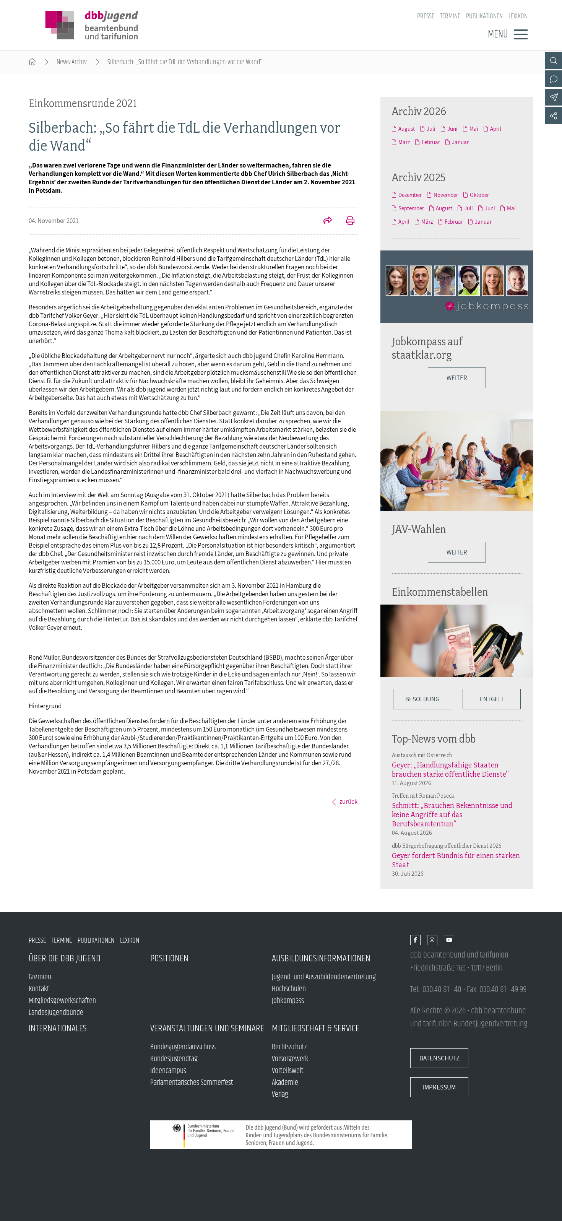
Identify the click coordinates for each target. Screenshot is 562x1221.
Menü (498, 34)
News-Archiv (72, 62)
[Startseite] (32, 62)
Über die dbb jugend (65, 958)
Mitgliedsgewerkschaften (62, 1001)
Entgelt (492, 699)
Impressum (439, 1087)
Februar (431, 142)
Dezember (410, 194)
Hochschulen (289, 989)
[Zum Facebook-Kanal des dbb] (415, 940)
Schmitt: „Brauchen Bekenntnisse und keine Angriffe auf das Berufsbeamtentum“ (452, 814)
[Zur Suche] (553, 60)
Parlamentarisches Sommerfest (191, 1083)
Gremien (40, 977)
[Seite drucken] (346, 221)
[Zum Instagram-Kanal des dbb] (432, 940)
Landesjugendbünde (56, 1013)
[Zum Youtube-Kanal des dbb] (449, 940)
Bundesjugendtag (174, 1059)
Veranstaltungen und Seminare (207, 1028)
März (404, 142)
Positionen (169, 958)
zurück (348, 801)
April (495, 128)
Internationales (58, 1028)
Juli (431, 128)
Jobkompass (288, 1001)
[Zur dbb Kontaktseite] (553, 78)
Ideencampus (168, 1071)
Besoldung (422, 699)
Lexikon (518, 16)
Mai (473, 128)
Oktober (479, 194)
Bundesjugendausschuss (183, 1047)
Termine (450, 16)
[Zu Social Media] (553, 115)
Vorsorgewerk (290, 1059)
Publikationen (484, 16)
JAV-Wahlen (419, 529)
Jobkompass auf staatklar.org (427, 348)
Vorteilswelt (288, 1071)
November (446, 194)
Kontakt (39, 989)
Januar (460, 142)
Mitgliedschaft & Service (315, 1028)
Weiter (457, 378)
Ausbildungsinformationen (321, 958)
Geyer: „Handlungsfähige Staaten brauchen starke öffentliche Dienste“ (450, 769)
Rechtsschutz (289, 1047)
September (411, 208)
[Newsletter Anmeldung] (553, 97)
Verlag (280, 1095)
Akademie (285, 1083)
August (406, 128)
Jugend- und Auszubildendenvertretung (324, 977)
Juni (452, 128)
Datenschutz (439, 1058)
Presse (425, 16)
